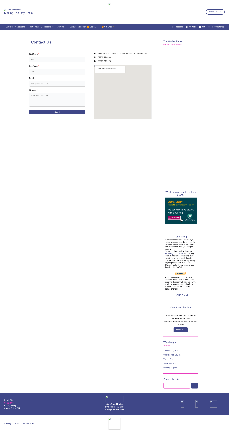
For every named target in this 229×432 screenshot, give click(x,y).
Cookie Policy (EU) (12, 408)
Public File (8, 400)
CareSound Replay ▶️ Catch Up (84, 27)
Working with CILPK (171, 355)
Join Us (60, 27)
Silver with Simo (170, 363)
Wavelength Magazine (15, 27)
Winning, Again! (170, 368)
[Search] (194, 386)
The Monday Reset (171, 351)
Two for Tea (168, 359)
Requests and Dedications (40, 27)
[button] (52, 27)
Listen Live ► (215, 12)
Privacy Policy (10, 406)
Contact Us (9, 403)
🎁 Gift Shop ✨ (108, 27)
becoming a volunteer (174, 254)
